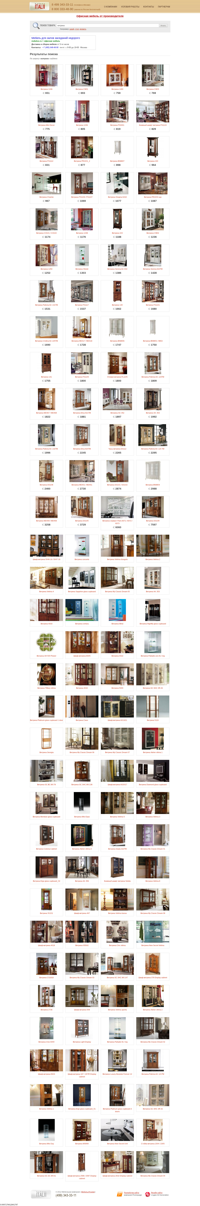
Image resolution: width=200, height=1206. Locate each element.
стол (77, 29)
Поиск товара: (48, 25)
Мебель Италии (88, 1192)
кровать (83, 29)
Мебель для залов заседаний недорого (55, 38)
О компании (110, 6)
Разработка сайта (131, 1193)
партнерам (164, 6)
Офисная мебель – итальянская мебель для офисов (39, 6)
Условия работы (130, 6)
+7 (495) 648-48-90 (50, 47)
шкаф (72, 29)
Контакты (148, 6)
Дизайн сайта (156, 1193)
